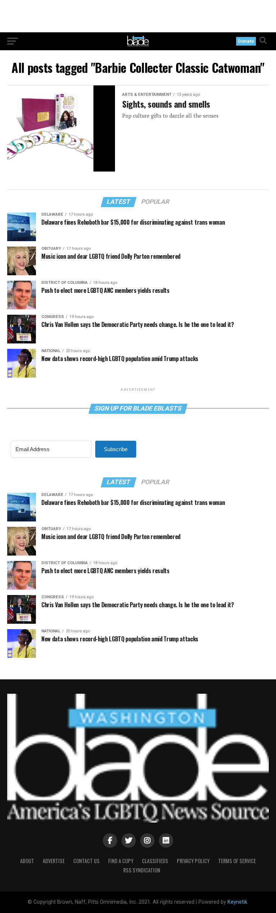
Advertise (54, 861)
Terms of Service (237, 861)
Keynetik (237, 902)
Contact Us (86, 861)
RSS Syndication (141, 870)
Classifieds (155, 861)
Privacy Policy (193, 861)
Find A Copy (120, 861)
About (27, 861)
